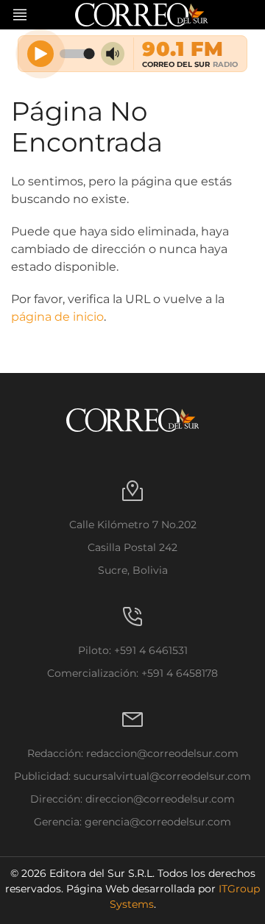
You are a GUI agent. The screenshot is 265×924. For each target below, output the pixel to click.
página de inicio (57, 317)
